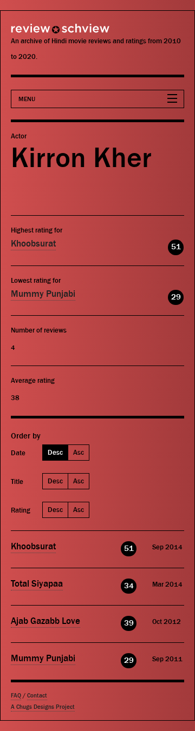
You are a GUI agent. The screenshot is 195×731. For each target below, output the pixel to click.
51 (176, 247)
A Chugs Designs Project (43, 707)
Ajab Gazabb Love (45, 621)
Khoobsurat (33, 244)
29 (176, 297)
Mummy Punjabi (43, 294)
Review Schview (40, 33)
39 (129, 623)
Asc (78, 452)
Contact (37, 696)
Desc (55, 452)
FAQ (16, 696)
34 (129, 586)
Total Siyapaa (37, 584)
